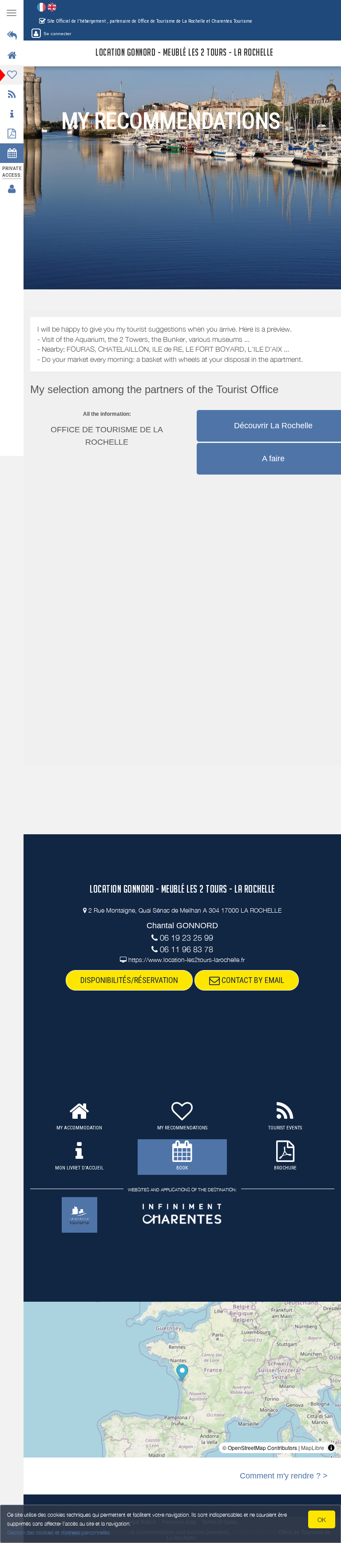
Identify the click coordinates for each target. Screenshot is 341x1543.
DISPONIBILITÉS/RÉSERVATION (129, 980)
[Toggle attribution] (331, 1447)
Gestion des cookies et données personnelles (58, 1532)
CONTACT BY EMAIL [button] (252, 980)
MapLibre (312, 1447)
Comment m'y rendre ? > (284, 1475)
